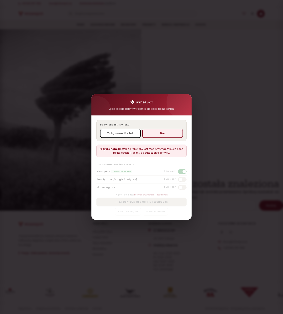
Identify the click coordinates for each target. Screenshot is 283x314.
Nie (162, 133)
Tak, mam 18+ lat (120, 133)
